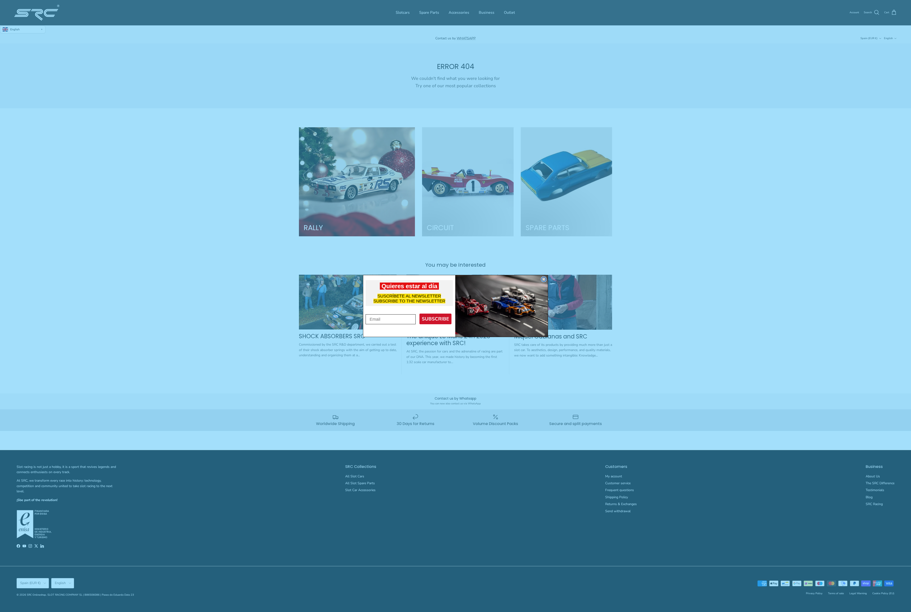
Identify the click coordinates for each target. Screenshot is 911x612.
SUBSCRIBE (435, 319)
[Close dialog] (543, 279)
